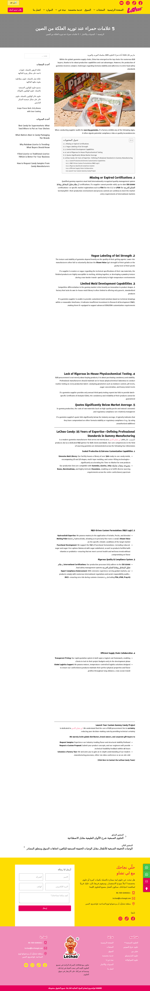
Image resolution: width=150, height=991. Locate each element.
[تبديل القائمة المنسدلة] (94, 10)
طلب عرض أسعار (15, 10)
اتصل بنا (37, 9)
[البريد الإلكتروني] (146, 881)
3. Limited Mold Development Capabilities (79, 149)
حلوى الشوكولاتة (131, 960)
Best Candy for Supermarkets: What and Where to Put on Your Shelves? (34, 127)
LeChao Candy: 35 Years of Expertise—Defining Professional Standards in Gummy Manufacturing (99, 158)
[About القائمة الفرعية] (106, 960)
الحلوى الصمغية (132, 942)
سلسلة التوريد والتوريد (96, 55)
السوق (87, 9)
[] (116, 760)
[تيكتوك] (134, 3)
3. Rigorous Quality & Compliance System (81, 166)
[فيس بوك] (140, 3)
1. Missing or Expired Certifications (77, 144)
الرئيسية (101, 34)
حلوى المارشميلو (131, 955)
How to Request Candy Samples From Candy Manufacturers (33, 165)
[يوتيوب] (122, 3)
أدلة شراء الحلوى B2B (113, 55)
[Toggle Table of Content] (130, 140)
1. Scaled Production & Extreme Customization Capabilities (86, 161)
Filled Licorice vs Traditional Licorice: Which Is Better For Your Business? (33, 155)
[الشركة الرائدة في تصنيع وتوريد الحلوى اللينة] (134, 10)
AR (11, 3)
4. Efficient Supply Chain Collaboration (81, 168)
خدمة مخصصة (75, 9)
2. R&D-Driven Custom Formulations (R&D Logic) (84, 163)
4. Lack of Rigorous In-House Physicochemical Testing (83, 152)
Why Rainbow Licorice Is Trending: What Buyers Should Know (35, 146)
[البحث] (26, 9)
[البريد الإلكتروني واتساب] (146, 867)
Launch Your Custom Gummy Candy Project (82, 171)
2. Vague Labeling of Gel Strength (76, 146)
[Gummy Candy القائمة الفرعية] (125, 943)
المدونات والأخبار (88, 34)
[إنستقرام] (128, 3)
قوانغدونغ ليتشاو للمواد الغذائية (84, 988)
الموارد (49, 9)
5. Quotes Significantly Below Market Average (81, 155)
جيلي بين (134, 951)
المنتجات (100, 9)
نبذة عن (62, 9)
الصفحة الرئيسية (115, 9)
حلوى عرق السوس (130, 947)
